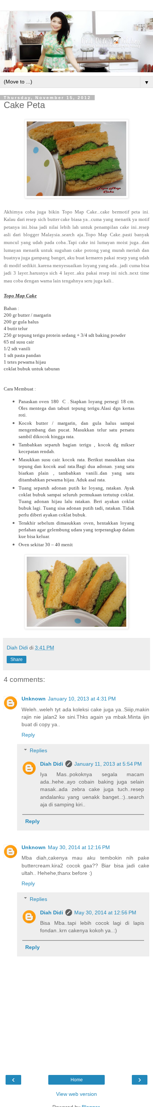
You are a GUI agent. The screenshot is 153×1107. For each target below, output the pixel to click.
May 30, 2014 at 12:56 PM (105, 912)
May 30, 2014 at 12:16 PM (79, 847)
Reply (28, 735)
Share (16, 659)
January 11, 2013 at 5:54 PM (108, 764)
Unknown (34, 699)
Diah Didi (51, 764)
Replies (38, 750)
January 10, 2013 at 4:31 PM (82, 699)
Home (77, 1079)
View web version (76, 1094)
